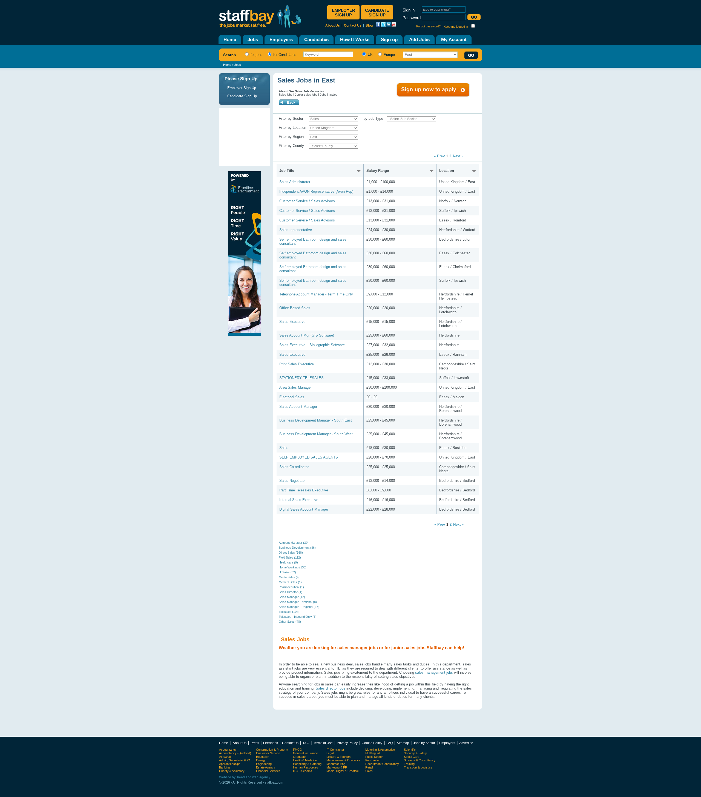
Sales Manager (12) (292, 597)
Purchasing (372, 760)
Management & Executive (343, 760)
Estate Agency (265, 767)
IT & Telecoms (302, 771)
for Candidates (284, 55)
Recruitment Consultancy (382, 763)
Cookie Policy (372, 743)
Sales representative (295, 230)
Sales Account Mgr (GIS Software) (306, 335)
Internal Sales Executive (298, 500)
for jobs (255, 55)
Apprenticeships (229, 763)
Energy (261, 760)
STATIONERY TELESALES (301, 378)
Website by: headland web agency (244, 777)
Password (412, 17)
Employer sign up (343, 12)
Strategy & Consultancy (419, 760)
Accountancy (228, 749)
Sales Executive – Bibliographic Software (312, 345)
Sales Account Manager (298, 407)
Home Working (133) (292, 567)
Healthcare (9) (288, 562)
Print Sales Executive (296, 364)
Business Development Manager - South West (316, 434)
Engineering (264, 763)
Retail (369, 767)
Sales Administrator (294, 182)
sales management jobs (434, 672)
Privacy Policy (347, 743)
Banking (224, 767)
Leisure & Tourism (338, 756)
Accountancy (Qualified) (235, 753)
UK (370, 55)
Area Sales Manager (295, 387)
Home (227, 64)
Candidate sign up (377, 12)
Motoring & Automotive (380, 749)
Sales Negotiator (292, 481)
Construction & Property (272, 749)
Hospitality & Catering (307, 763)
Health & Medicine (305, 760)
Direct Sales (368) (291, 552)
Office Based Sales (294, 308)
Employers (447, 743)
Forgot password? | (429, 26)
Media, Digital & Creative (342, 771)
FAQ (389, 743)
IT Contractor (335, 749)
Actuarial (225, 756)
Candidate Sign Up (242, 96)
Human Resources (305, 767)
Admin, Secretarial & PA (234, 760)
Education (262, 756)
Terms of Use (323, 743)
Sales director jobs (330, 688)
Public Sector (374, 756)
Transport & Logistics (418, 767)
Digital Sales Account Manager (303, 509)
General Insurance (305, 753)
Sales (283, 448)
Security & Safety (415, 753)
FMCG (297, 749)
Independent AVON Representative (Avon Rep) (316, 191)
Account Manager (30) (294, 542)
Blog (369, 25)
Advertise (466, 743)
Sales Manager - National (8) (298, 602)
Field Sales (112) (290, 557)
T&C (306, 743)
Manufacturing (335, 763)
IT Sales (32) (287, 572)
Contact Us (352, 25)
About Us (332, 25)
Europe (389, 55)
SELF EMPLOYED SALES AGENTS (308, 457)
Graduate (299, 756)
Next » (458, 156)
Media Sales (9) (289, 577)
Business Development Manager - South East (315, 420)
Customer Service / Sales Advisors (307, 201)
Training (409, 763)
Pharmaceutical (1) (291, 587)
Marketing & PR (336, 767)
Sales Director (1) (290, 592)
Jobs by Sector (424, 743)
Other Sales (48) (290, 621)
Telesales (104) (289, 611)
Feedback (270, 743)
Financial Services (268, 771)
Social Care (411, 756)
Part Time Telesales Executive (303, 490)
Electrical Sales (291, 397)
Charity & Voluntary (232, 771)
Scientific (410, 749)
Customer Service (268, 753)
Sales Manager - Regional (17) (299, 606)
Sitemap (403, 743)
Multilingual (372, 753)
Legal (330, 753)
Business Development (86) (297, 547)
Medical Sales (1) (290, 582)
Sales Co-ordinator (294, 467)
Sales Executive (292, 322)
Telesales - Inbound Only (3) (298, 616)
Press (255, 743)
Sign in (409, 10)
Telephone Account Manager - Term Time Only (316, 294)
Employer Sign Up (241, 88)
